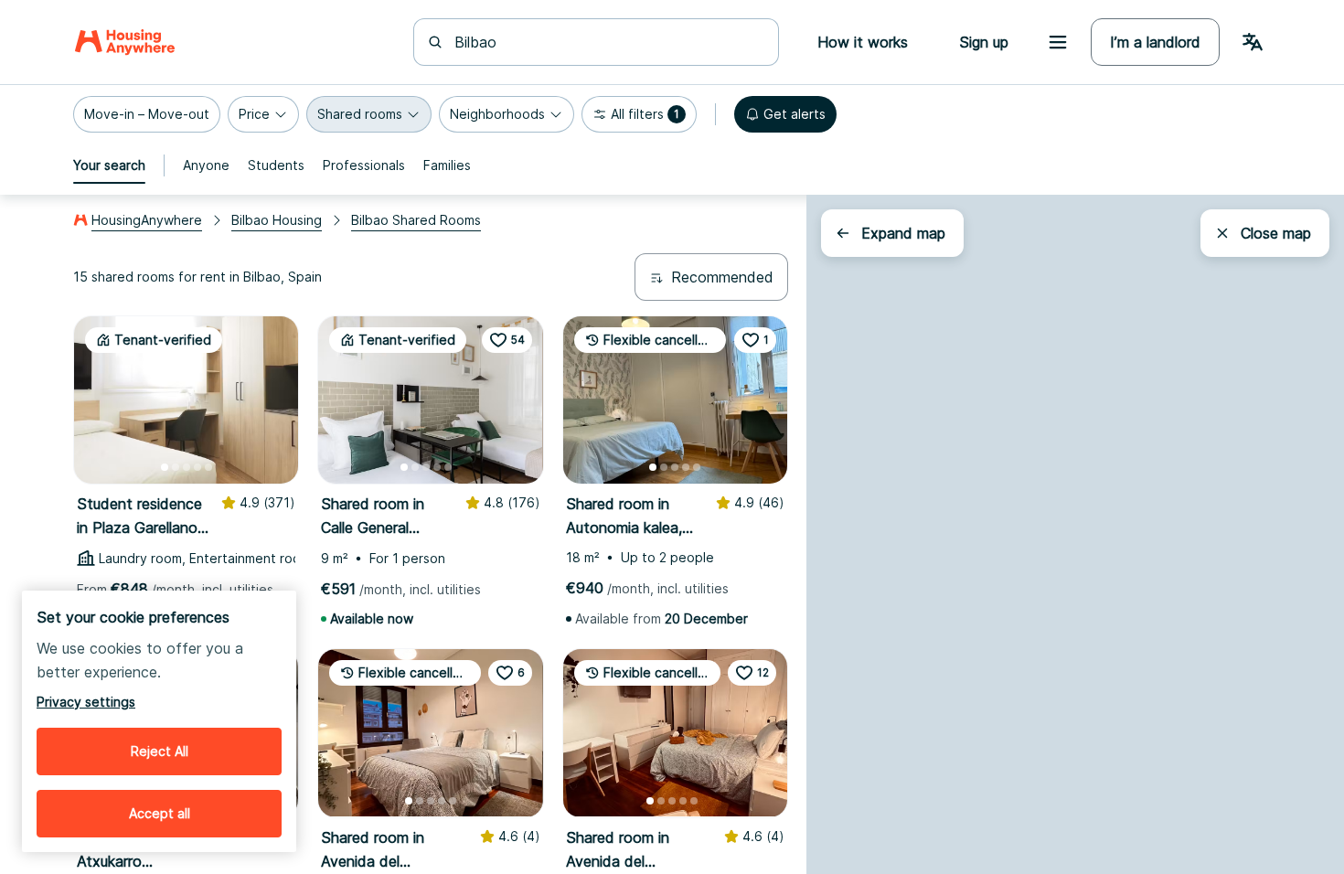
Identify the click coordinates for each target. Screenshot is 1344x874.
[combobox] (607, 42)
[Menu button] (1058, 42)
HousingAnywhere (146, 220)
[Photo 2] (175, 467)
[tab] (109, 165)
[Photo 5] (208, 467)
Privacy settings (86, 701)
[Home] (124, 42)
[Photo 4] (197, 467)
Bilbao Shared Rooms (416, 220)
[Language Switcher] (1252, 42)
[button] (146, 114)
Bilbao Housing (276, 220)
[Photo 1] (164, 467)
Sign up (983, 42)
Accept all (159, 813)
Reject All (159, 751)
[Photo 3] (186, 467)
